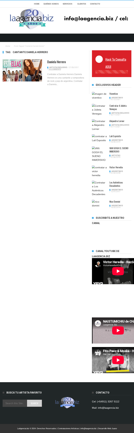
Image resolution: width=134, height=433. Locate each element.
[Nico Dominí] (99, 204)
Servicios (67, 4)
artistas (115, 155)
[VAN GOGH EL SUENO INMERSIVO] (99, 154)
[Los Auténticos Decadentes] (99, 188)
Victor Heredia (116, 167)
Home (36, 4)
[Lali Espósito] (99, 138)
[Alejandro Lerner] (99, 125)
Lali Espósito (115, 136)
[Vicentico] (99, 96)
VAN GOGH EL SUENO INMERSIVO (118, 149)
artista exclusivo (58, 67)
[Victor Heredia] (99, 171)
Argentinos (117, 98)
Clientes (81, 4)
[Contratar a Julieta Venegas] (99, 110)
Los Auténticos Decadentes (116, 183)
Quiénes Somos (51, 4)
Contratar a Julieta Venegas (117, 107)
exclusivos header (108, 85)
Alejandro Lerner (116, 121)
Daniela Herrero (56, 61)
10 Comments (55, 69)
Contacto (95, 4)
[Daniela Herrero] (22, 70)
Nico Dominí (114, 201)
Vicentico (113, 93)
